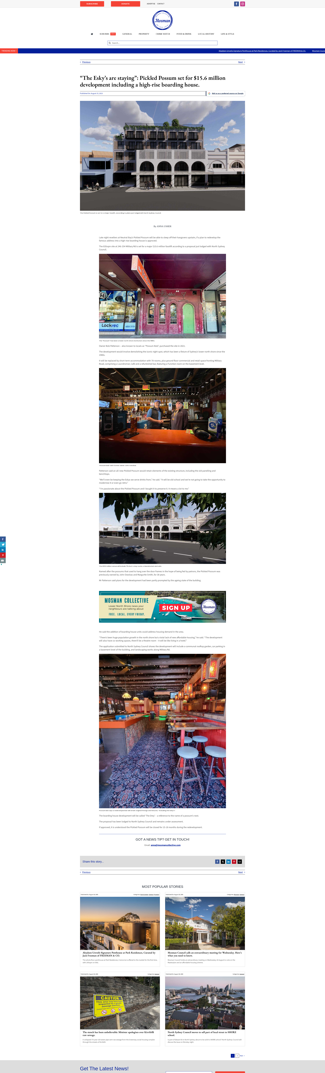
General (151, 895)
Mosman (236, 895)
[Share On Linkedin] (3, 549)
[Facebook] (217, 861)
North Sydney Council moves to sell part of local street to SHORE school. (202, 1034)
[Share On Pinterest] (3, 555)
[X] (223, 861)
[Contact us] (3, 560)
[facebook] (236, 4)
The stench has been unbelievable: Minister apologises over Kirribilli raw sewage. (118, 1034)
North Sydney (144, 895)
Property (156, 895)
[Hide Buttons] (1, 564)
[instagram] (242, 4)
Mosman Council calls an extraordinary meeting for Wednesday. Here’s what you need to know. (242, 50)
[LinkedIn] (228, 861)
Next (240, 62)
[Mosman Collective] (162, 11)
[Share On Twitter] (3, 544)
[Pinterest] (234, 861)
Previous (86, 62)
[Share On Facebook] (3, 539)
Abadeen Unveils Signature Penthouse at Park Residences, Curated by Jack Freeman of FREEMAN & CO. (152, 50)
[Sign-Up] (162, 592)
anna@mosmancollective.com (166, 845)
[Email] (239, 861)
